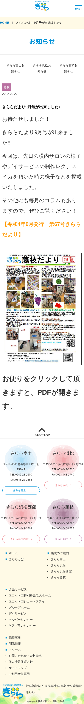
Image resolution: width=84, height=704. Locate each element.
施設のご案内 (60, 553)
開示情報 (15, 643)
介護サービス (18, 589)
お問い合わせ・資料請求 (25, 655)
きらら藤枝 (61, 539)
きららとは (16, 559)
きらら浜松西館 (19, 539)
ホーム (13, 553)
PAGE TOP (42, 435)
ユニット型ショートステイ (27, 601)
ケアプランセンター (22, 625)
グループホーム (19, 607)
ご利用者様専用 (19, 674)
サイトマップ (18, 668)
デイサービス (18, 613)
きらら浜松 (61, 485)
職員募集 (15, 637)
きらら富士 (19, 490)
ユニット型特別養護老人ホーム (30, 595)
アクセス (15, 649)
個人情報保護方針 (21, 661)
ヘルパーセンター (21, 619)
